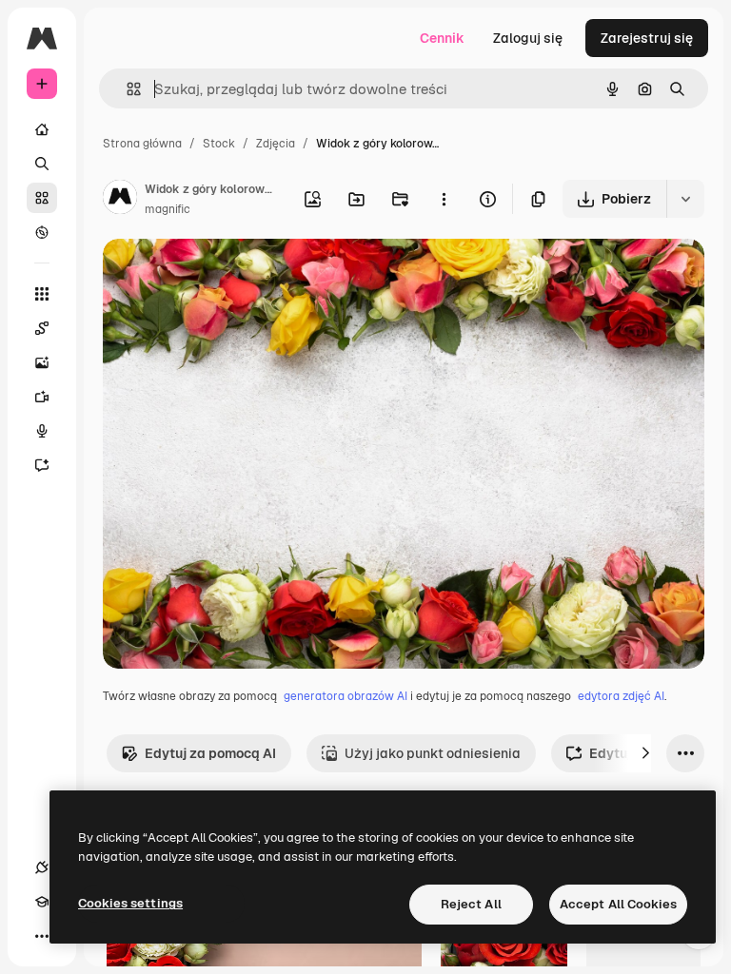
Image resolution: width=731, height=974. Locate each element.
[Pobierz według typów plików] (685, 199)
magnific (167, 209)
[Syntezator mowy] (42, 431)
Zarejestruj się (647, 38)
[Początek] (42, 129)
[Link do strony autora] (120, 200)
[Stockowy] (42, 198)
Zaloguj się (528, 38)
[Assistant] (42, 465)
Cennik (442, 38)
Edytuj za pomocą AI (210, 753)
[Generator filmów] (42, 396)
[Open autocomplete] (126, 89)
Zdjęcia (275, 143)
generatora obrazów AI (345, 696)
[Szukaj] (42, 163)
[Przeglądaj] (42, 232)
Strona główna (142, 143)
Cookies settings (130, 903)
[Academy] (42, 901)
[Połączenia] (42, 867)
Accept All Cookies (618, 904)
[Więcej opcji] (444, 199)
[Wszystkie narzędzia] (42, 294)
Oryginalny (234, 275)
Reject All (471, 904)
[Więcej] (42, 936)
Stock (219, 143)
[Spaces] (42, 328)
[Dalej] (645, 753)
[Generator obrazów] (42, 362)
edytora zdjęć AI (621, 696)
